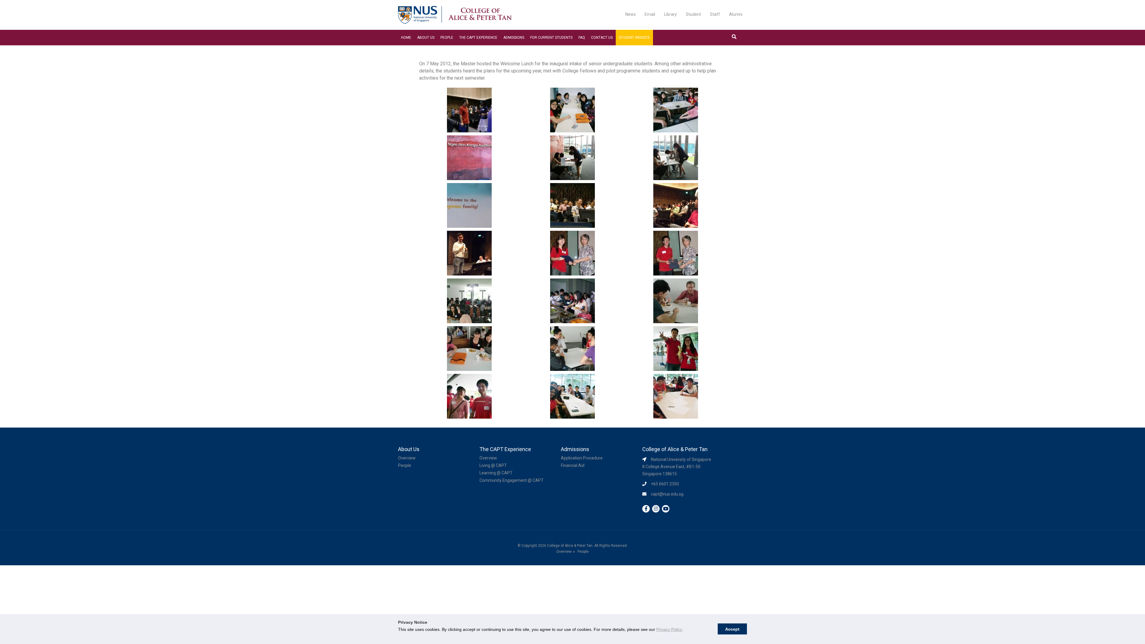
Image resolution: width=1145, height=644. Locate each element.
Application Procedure (582, 458)
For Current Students (551, 37)
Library (670, 14)
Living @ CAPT (493, 465)
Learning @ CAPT (496, 472)
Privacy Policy (669, 629)
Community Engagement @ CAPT (511, 480)
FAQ (581, 37)
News (630, 14)
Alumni (735, 14)
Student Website (634, 37)
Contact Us (602, 37)
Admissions (513, 37)
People (446, 37)
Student (693, 14)
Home (406, 37)
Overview (407, 458)
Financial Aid (572, 465)
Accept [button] (732, 629)
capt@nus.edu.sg (667, 494)
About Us (425, 37)
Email (650, 14)
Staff (715, 14)
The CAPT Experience (478, 37)
